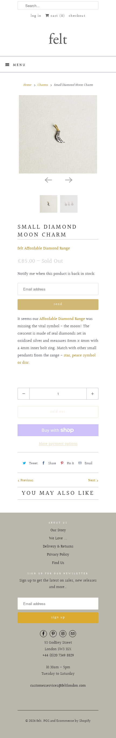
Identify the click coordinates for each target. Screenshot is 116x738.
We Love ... (58, 539)
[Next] (68, 179)
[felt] (58, 38)
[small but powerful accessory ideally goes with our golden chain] (58, 134)
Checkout (77, 16)
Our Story (58, 530)
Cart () (57, 16)
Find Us (58, 563)
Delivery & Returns (58, 547)
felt (39, 721)
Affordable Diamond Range (62, 319)
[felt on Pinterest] (53, 633)
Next (92, 480)
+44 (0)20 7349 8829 (58, 656)
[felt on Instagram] (62, 633)
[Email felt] (72, 633)
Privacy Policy (58, 555)
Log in (36, 16)
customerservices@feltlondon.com (58, 686)
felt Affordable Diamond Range (44, 248)
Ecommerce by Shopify (73, 721)
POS (46, 721)
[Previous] (48, 179)
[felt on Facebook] (43, 633)
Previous (26, 480)
